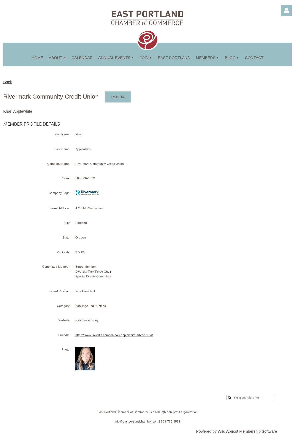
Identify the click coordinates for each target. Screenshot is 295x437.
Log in (286, 10)
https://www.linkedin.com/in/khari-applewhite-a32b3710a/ (114, 335)
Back (7, 82)
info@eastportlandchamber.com (136, 421)
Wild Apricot (228, 431)
